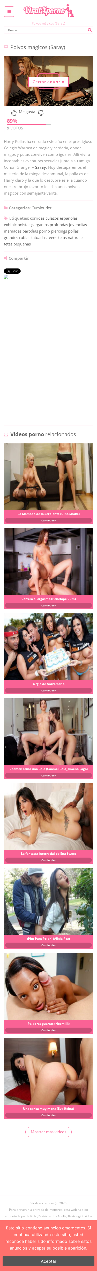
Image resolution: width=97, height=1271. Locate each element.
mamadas (12, 231)
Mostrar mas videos (48, 1131)
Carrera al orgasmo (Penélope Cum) (48, 599)
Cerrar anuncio (48, 81)
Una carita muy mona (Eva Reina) (48, 1108)
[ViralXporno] (48, 3)
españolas (69, 218)
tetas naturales (71, 237)
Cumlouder (41, 207)
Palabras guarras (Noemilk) (49, 1023)
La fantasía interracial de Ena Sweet (48, 853)
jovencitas (78, 224)
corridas (37, 218)
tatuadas (39, 237)
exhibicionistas (17, 224)
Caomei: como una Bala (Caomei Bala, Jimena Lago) (49, 769)
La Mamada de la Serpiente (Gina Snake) (49, 514)
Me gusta (27, 112)
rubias (24, 237)
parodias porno (36, 231)
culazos (52, 218)
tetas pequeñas (17, 244)
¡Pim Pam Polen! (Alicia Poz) (48, 938)
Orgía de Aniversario (48, 684)
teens (52, 237)
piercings (59, 231)
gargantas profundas (49, 224)
